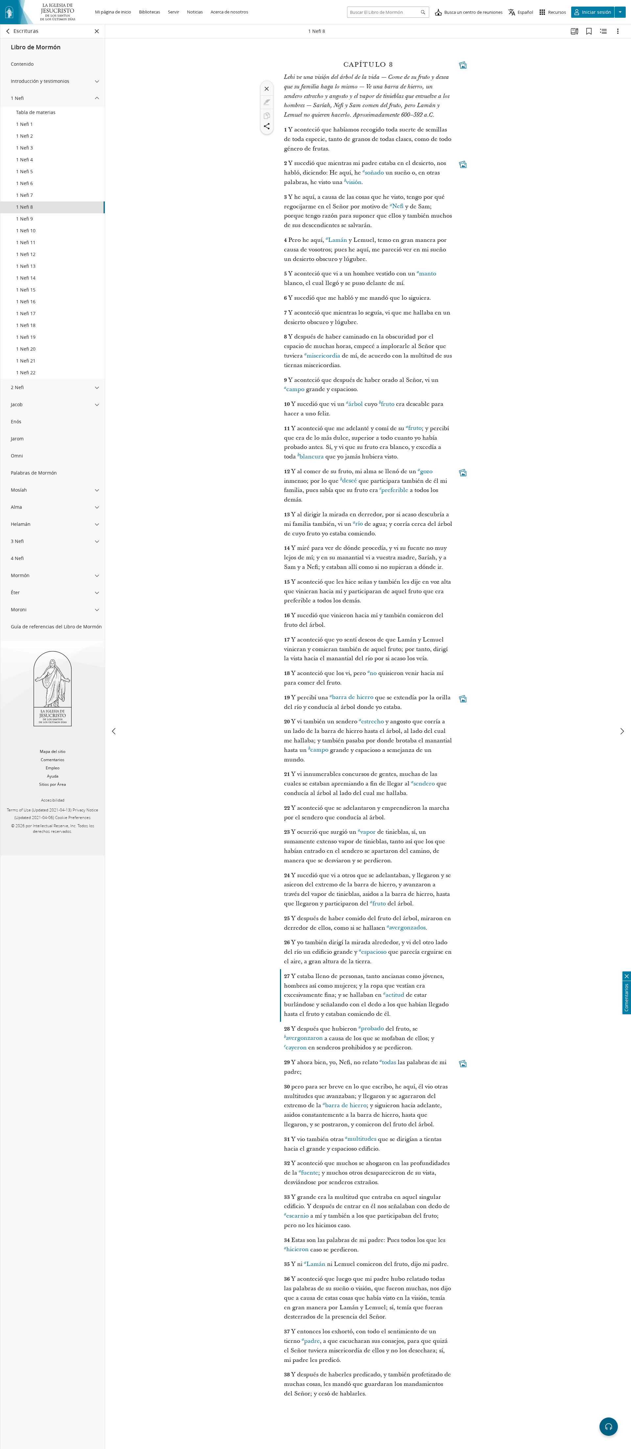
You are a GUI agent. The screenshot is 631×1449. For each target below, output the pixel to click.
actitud (395, 995)
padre (312, 1341)
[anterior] (114, 731)
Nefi (398, 206)
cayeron (296, 1047)
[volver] (8, 31)
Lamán (337, 240)
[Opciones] (617, 31)
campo (295, 389)
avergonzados (407, 928)
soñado (374, 173)
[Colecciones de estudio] (574, 31)
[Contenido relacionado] (603, 31)
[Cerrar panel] (97, 31)
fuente (309, 1173)
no (373, 673)
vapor (368, 832)
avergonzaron (304, 1038)
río (359, 524)
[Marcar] (267, 102)
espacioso (373, 952)
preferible (394, 490)
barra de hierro (352, 697)
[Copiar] (267, 115)
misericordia (323, 356)
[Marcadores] (589, 31)
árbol (355, 404)
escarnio (297, 1216)
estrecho (372, 721)
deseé (349, 481)
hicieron (297, 1250)
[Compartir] (267, 126)
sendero (424, 784)
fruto (387, 404)
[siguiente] (621, 731)
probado (372, 1029)
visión (354, 182)
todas (389, 1062)
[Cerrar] (267, 88)
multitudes (361, 1139)
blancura (311, 457)
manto (427, 273)
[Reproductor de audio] (608, 1426)
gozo (426, 471)
